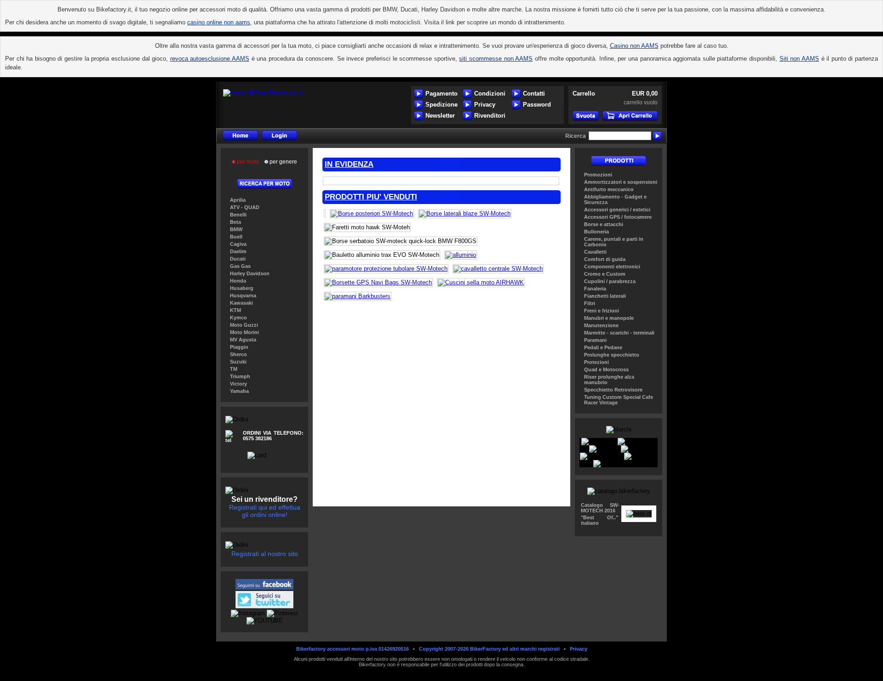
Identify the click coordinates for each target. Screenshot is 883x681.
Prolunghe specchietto (611, 355)
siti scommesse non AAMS (496, 58)
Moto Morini (244, 332)
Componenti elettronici (612, 266)
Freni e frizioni (601, 310)
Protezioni (596, 362)
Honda (238, 281)
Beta (235, 222)
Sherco (238, 354)
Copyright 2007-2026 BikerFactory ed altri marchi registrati (489, 649)
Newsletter (440, 115)
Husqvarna (243, 295)
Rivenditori (489, 115)
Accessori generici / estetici (617, 209)
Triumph (240, 376)
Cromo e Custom (604, 274)
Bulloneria (596, 231)
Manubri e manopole (609, 318)
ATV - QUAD (244, 207)
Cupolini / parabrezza (610, 281)
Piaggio (239, 347)
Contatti (534, 93)
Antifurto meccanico (609, 189)
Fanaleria (595, 288)
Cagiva (238, 244)
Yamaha (239, 391)
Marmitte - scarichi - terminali (619, 332)
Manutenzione (601, 325)
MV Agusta (243, 339)
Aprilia (238, 200)
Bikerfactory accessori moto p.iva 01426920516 (352, 649)
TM (233, 369)
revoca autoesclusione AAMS (209, 58)
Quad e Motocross (606, 369)
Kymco (238, 317)
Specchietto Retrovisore (613, 389)
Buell (236, 236)
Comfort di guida (604, 259)
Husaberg (241, 288)
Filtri (589, 303)
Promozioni (598, 174)
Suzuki (238, 361)
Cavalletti (595, 252)
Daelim (238, 251)
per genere (282, 162)
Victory (238, 383)
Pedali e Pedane (603, 347)
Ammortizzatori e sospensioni (620, 182)
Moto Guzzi (244, 325)
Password (537, 104)
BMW (236, 229)
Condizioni (489, 93)
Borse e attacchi (603, 224)
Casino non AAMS (634, 45)
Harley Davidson (249, 273)
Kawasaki (241, 303)
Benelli (238, 214)
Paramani (595, 340)
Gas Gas (240, 266)
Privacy (484, 104)
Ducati (238, 258)
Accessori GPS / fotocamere (618, 217)
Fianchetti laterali (605, 296)
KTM (235, 310)
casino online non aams (218, 22)
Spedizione (441, 104)
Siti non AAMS (799, 58)
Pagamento (441, 93)
